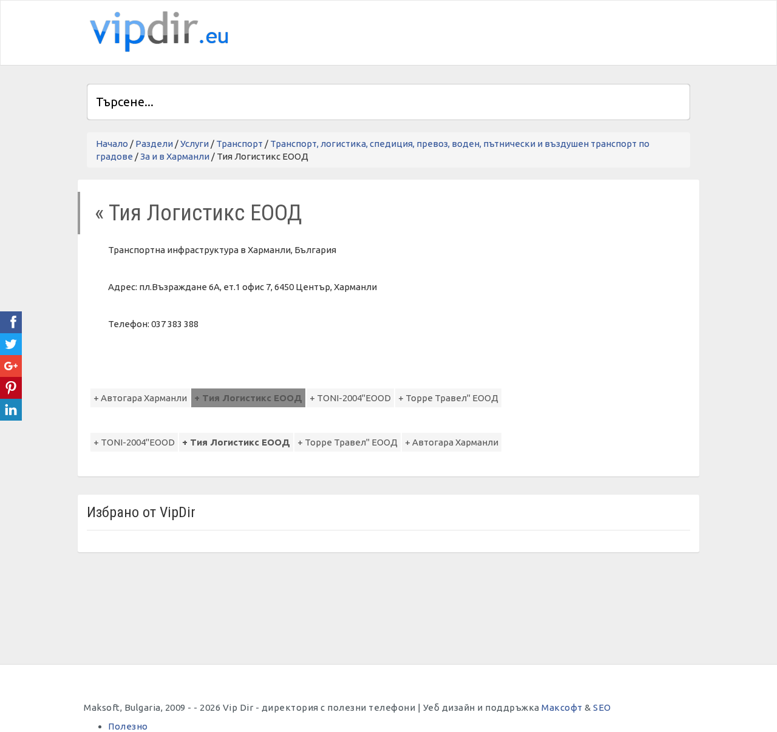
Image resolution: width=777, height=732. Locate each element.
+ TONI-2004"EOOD (350, 398)
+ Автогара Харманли (140, 398)
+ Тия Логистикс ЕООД (248, 398)
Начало (112, 143)
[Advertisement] (548, 31)
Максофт (562, 707)
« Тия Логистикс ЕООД (198, 213)
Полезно (128, 726)
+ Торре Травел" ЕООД (448, 398)
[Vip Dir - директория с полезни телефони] (157, 32)
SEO (602, 707)
